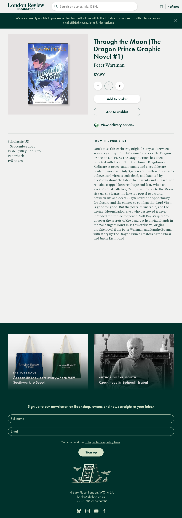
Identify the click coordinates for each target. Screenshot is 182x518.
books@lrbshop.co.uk (77, 23)
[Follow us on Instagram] (87, 511)
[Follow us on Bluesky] (79, 511)
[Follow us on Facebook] (104, 511)
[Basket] (161, 7)
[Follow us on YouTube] (96, 511)
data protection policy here (102, 442)
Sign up (91, 452)
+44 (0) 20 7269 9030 (91, 501)
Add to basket (117, 99)
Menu (174, 7)
